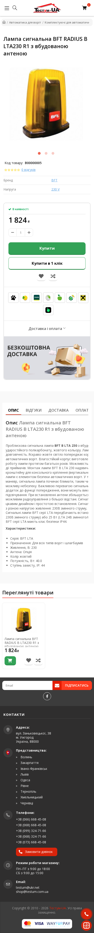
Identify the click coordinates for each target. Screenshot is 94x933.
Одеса (25, 780)
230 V (55, 189)
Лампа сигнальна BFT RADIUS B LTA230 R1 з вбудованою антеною (22, 642)
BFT (54, 180)
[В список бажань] (28, 660)
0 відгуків (28, 169)
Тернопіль (28, 791)
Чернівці (26, 803)
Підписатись (77, 685)
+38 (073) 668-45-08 (31, 842)
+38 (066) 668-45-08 (31, 819)
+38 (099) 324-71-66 (31, 830)
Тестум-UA (57, 908)
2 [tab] (46, 153)
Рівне (24, 785)
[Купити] (10, 660)
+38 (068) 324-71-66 (31, 836)
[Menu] (5, 8)
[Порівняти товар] (38, 660)
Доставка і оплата (45, 328)
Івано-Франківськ (33, 768)
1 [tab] (39, 153)
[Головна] (4, 22)
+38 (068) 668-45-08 (31, 825)
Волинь (26, 757)
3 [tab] (53, 153)
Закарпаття (29, 762)
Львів (24, 774)
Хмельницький (31, 797)
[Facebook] (47, 696)
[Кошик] (85, 8)
